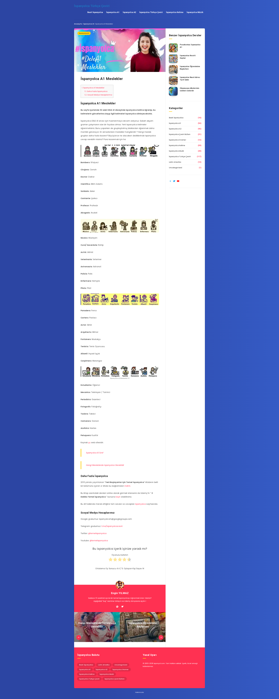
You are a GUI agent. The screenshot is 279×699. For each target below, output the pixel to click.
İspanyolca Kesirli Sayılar (188, 57)
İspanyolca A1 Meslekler (93, 88)
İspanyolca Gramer (177, 140)
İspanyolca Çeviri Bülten (179, 134)
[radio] (111, 560)
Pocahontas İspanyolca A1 (190, 46)
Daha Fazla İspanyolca (95, 91)
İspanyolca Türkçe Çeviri (92, 6)
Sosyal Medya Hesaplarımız (98, 95)
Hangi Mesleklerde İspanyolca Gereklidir (105, 465)
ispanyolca (140, 504)
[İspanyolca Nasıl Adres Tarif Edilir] (173, 80)
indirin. (127, 486)
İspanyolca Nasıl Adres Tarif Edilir (190, 78)
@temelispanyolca (97, 533)
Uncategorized (175, 167)
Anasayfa (78, 24)
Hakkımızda (139, 692)
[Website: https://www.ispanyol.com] (117, 606)
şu (89, 442)
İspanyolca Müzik (195, 12)
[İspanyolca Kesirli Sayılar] (173, 58)
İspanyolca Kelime (174, 12)
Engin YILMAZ (120, 593)
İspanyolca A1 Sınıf (94, 452)
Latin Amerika (175, 162)
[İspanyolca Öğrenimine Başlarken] (173, 69)
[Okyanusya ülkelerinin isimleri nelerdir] (173, 91)
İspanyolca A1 (113, 12)
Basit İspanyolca (95, 12)
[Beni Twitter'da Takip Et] (122, 606)
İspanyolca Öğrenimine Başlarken (190, 67)
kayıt (118, 497)
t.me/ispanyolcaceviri (112, 526)
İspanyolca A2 (129, 12)
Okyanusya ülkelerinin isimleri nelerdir (189, 89)
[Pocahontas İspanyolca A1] (173, 47)
